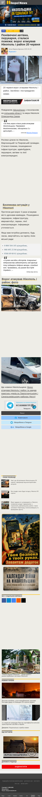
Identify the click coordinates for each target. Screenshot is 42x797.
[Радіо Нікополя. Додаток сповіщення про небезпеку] (21, 539)
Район (3, 30)
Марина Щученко (18, 49)
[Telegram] (9, 600)
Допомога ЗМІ (28, 781)
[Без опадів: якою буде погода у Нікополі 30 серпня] (5, 494)
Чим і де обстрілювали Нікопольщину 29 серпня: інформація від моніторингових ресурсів (24, 482)
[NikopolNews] (21, 405)
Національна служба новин (19, 727)
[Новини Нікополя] (16, 2)
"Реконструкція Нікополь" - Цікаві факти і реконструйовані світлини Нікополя (16, 675)
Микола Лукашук (32, 132)
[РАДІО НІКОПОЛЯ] (20, 578)
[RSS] (18, 600)
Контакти (37, 781)
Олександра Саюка (10, 116)
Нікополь (16, 30)
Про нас (17, 783)
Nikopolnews (19, 110)
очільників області (13, 113)
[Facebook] (4, 600)
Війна (11, 30)
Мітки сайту (24, 783)
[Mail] (23, 600)
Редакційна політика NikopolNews (12, 781)
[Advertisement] (21, 181)
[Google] (14, 600)
